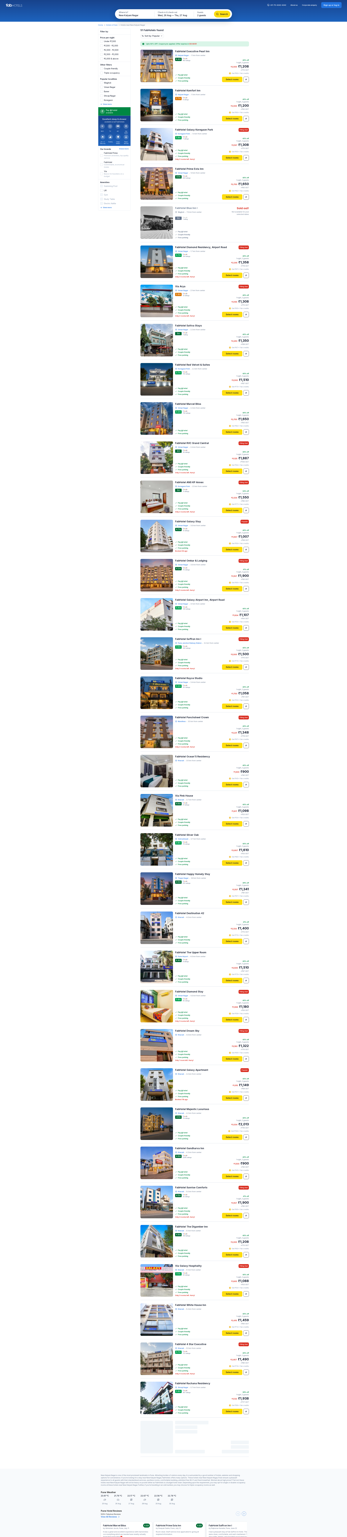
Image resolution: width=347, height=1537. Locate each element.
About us (294, 5)
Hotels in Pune (112, 25)
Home (100, 25)
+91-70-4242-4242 (278, 5)
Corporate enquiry (309, 5)
